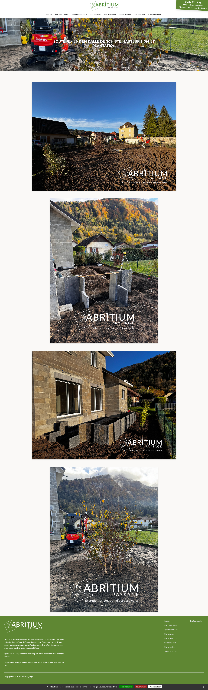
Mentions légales (195, 621)
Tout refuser (141, 687)
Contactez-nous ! (155, 14)
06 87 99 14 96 (193, 2)
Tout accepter (126, 687)
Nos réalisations (110, 14)
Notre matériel (125, 14)
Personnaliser (155, 687)
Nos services (95, 14)
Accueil (49, 14)
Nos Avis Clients (61, 14)
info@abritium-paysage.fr (193, 5)
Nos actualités (140, 14)
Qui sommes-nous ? (79, 14)
